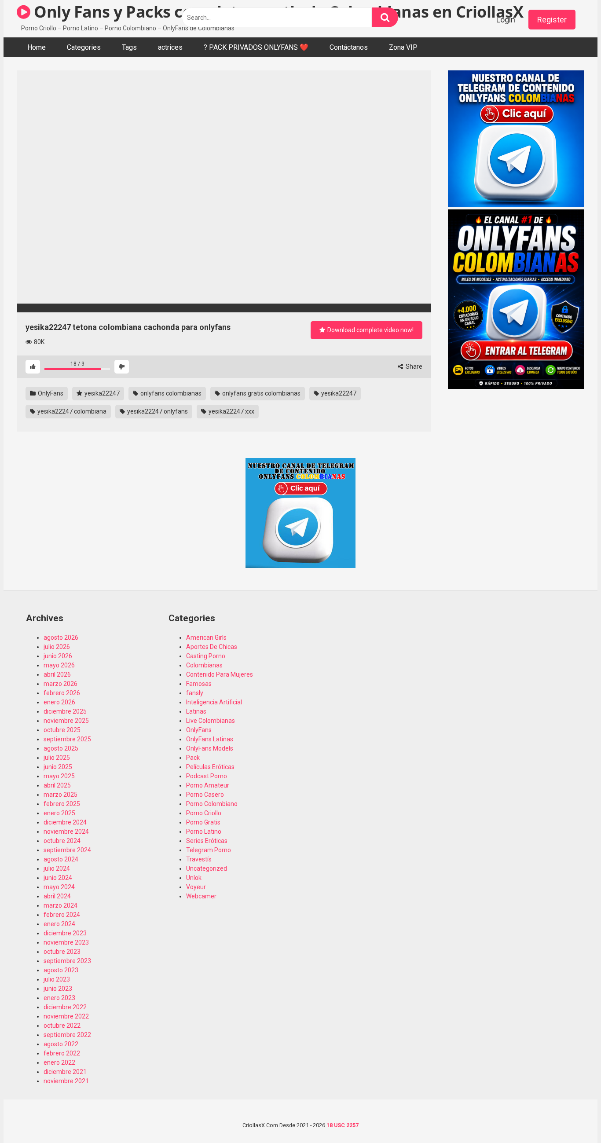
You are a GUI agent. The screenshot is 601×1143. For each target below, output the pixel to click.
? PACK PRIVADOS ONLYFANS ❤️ (256, 47)
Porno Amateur (207, 785)
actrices (170, 47)
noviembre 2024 (66, 831)
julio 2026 (57, 646)
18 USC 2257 (342, 1125)
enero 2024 (59, 923)
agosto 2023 (61, 970)
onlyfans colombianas (170, 393)
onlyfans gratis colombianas (260, 393)
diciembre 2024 (65, 822)
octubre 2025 (62, 729)
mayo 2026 (59, 665)
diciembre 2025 (65, 711)
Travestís (199, 859)
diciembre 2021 (65, 1071)
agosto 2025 (61, 748)
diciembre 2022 (65, 1007)
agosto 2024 (61, 859)
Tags (129, 47)
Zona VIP (403, 47)
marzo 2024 (60, 905)
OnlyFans (50, 393)
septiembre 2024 (67, 850)
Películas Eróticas (210, 766)
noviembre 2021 (66, 1080)
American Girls (206, 637)
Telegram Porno (208, 850)
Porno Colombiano (212, 803)
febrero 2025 (62, 803)
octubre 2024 (62, 840)
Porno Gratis (203, 822)
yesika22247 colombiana (71, 411)
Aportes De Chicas (211, 646)
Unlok (194, 877)
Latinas (196, 711)
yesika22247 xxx (230, 411)
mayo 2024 (59, 886)
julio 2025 (57, 757)
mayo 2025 (59, 776)
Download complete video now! (370, 329)
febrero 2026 (62, 692)
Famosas (199, 683)
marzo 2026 (60, 683)
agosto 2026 (61, 637)
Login (505, 19)
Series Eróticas (206, 840)
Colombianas (204, 665)
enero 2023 (59, 997)
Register (552, 19)
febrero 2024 (62, 914)
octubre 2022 (62, 1025)
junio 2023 (58, 988)
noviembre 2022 (66, 1016)
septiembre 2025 (67, 739)
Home (36, 47)
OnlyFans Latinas (209, 739)
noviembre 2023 (66, 942)
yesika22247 (101, 393)
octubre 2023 (62, 951)
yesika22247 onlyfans (157, 411)
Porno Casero (205, 794)
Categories (84, 47)
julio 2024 (57, 868)
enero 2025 (59, 813)
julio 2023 (57, 979)
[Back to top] (571, 1116)
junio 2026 (58, 655)
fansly (194, 692)
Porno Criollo (203, 813)
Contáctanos (349, 47)
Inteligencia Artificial (214, 702)
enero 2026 (59, 702)
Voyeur (196, 886)
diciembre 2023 (65, 933)
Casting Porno (205, 655)
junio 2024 (58, 877)
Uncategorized (206, 868)
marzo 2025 (60, 794)
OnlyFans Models (209, 748)
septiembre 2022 (67, 1034)
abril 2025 (57, 785)
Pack (193, 757)
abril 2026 (57, 674)
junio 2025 (58, 766)
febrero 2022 (62, 1053)
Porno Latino (203, 831)
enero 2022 (59, 1062)
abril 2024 (57, 896)
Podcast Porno (206, 776)
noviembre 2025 (66, 720)
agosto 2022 (61, 1044)
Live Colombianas (210, 720)
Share (413, 366)
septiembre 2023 (67, 960)
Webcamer (201, 896)
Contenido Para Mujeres (219, 674)
